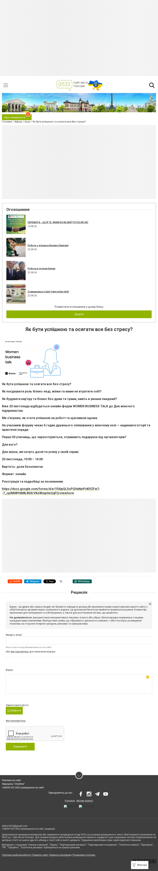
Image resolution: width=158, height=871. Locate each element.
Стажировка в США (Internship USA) (48, 291)
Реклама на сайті (11, 780)
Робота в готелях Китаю (41, 268)
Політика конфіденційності (16, 855)
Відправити (20, 746)
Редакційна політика (83, 855)
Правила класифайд (60, 855)
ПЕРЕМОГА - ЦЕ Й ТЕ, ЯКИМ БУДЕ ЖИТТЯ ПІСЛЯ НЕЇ (58, 222)
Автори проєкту (84, 800)
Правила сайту (40, 855)
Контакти (70, 800)
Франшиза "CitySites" (13, 784)
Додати (79, 314)
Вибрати (16, 710)
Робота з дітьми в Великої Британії (48, 245)
